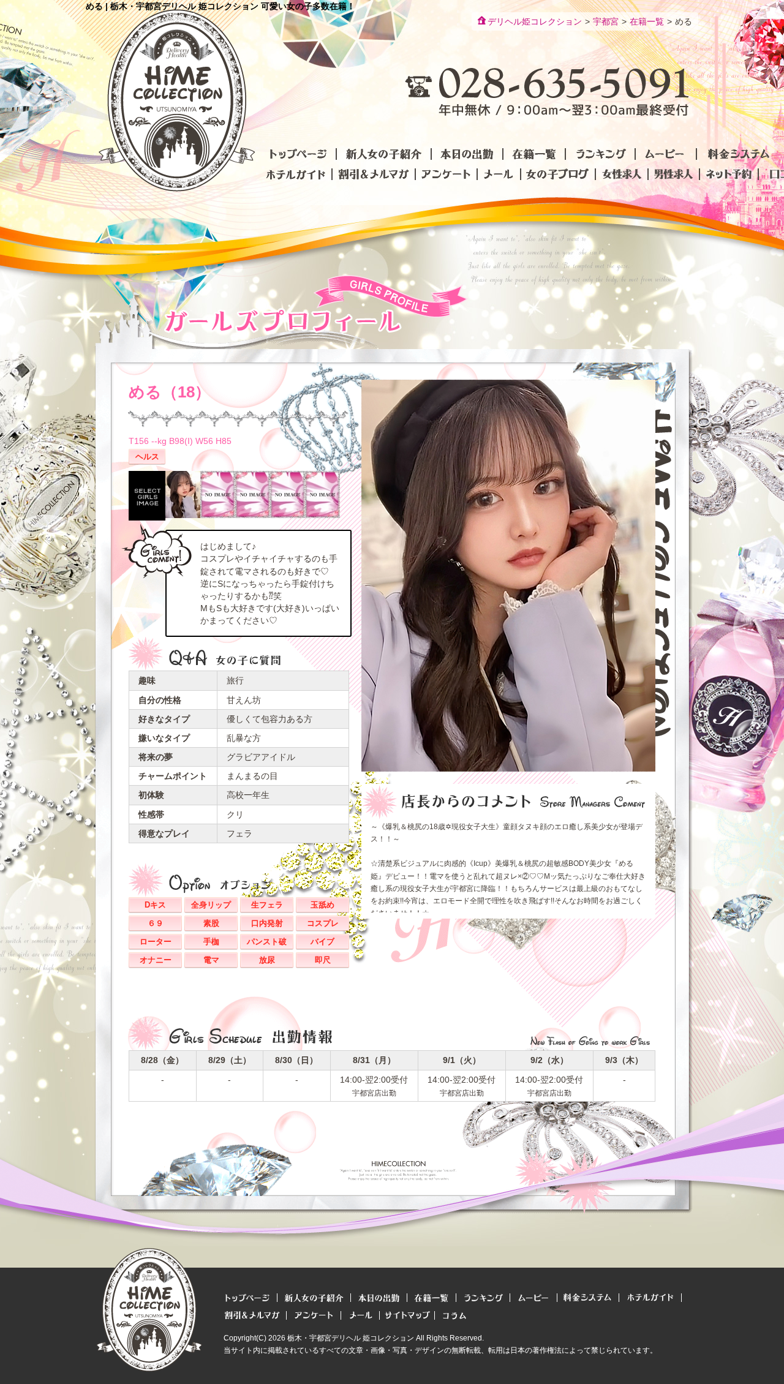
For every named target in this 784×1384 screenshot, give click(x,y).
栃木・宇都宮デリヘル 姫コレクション (350, 1338)
